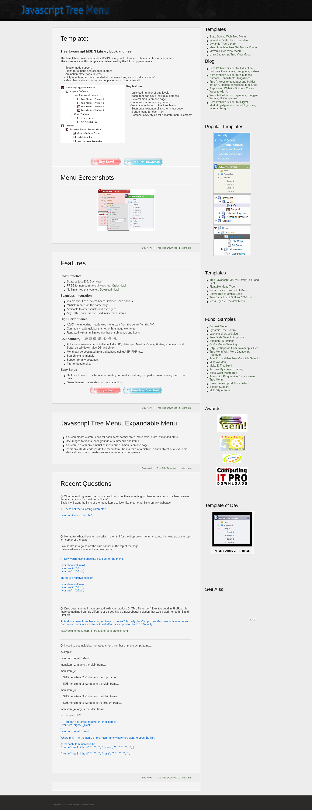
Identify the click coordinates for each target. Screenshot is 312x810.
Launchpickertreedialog (223, 333)
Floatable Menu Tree (222, 286)
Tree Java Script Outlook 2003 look (231, 297)
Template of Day (221, 505)
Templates (215, 29)
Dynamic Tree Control (222, 43)
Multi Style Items (219, 390)
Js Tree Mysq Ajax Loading (226, 369)
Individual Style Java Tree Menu (229, 40)
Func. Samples (220, 319)
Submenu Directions (221, 340)
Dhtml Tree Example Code (225, 293)
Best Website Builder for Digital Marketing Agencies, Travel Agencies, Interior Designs (232, 105)
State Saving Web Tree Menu (227, 36)
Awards (213, 408)
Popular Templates (224, 126)
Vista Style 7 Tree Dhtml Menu (228, 290)
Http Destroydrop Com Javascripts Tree (233, 348)
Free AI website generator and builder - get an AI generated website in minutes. (233, 83)
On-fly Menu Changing (223, 344)
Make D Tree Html (220, 365)
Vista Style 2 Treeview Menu (227, 301)
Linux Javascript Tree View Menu (229, 54)
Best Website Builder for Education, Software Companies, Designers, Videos (234, 69)
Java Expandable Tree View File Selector (234, 358)
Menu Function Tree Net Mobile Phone (233, 47)
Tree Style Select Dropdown (226, 337)
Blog (209, 61)
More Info (186, 247)
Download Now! (109, 289)
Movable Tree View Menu (225, 51)
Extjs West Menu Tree (223, 372)
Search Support (219, 386)
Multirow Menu (218, 362)
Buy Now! (147, 247)
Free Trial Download (166, 247)
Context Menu (218, 326)
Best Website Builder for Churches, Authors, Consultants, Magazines (231, 76)
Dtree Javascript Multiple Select (229, 383)
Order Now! (119, 285)
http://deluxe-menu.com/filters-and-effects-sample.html (94, 630)
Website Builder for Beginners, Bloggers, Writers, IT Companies (234, 97)
